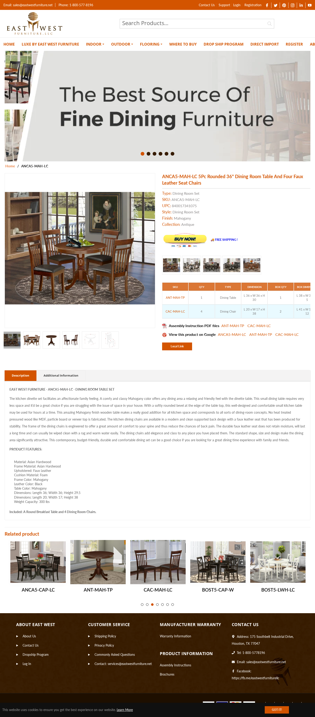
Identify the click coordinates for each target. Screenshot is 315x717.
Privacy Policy (104, 645)
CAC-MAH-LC (259, 325)
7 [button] (172, 604)
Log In (27, 664)
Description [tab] (20, 375)
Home (10, 166)
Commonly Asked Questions (115, 654)
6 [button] (172, 154)
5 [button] (166, 154)
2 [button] (148, 154)
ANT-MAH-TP (233, 325)
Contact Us (207, 5)
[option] (157, 106)
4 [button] (160, 154)
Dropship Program (36, 654)
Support (224, 5)
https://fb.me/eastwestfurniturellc (255, 678)
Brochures (167, 674)
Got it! (277, 709)
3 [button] (154, 154)
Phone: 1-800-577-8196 (76, 5)
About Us (29, 636)
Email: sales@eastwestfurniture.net (28, 5)
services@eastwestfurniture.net (130, 664)
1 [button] (142, 154)
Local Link (177, 346)
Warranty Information (175, 636)
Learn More (125, 710)
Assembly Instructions (175, 665)
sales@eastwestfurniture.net (266, 662)
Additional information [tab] (61, 375)
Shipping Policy (105, 636)
